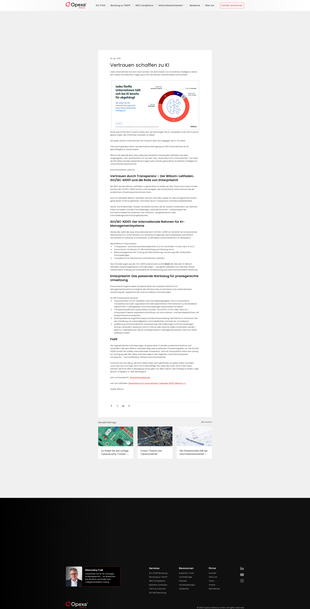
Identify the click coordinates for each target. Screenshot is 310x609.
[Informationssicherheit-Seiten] (183, 5)
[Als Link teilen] (129, 406)
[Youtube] (242, 575)
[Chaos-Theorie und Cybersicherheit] (155, 436)
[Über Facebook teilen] (111, 406)
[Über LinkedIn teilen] (123, 406)
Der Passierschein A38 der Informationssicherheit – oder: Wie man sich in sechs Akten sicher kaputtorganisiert (194, 452)
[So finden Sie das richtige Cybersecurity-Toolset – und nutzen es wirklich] (115, 436)
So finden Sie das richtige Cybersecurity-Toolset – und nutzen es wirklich (114, 452)
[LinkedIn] (242, 569)
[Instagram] (242, 581)
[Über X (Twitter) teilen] (117, 406)
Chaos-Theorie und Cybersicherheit (151, 452)
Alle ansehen (206, 422)
